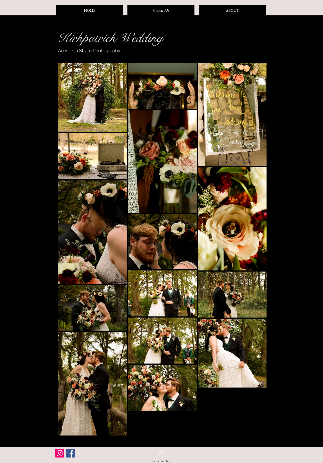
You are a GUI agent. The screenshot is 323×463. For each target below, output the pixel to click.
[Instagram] (59, 453)
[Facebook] (70, 453)
